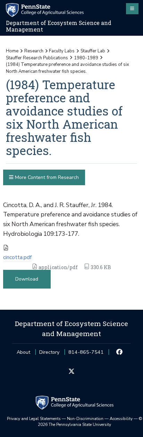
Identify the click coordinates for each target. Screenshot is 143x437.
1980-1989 (86, 58)
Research (33, 51)
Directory (49, 352)
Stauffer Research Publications (37, 58)
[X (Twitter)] (71, 371)
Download (26, 279)
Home (12, 51)
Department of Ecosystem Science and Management (58, 26)
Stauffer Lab (93, 51)
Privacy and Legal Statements (34, 418)
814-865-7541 (86, 354)
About (23, 352)
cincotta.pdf (17, 257)
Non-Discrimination (85, 418)
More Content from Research (46, 177)
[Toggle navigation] (132, 8)
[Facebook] (119, 352)
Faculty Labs (62, 51)
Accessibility (121, 418)
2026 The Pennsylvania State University (90, 422)
